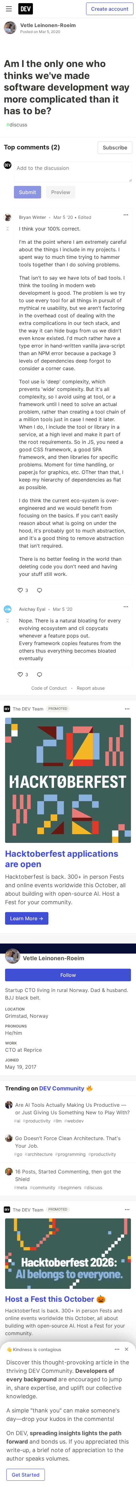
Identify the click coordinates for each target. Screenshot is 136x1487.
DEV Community (61, 1088)
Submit (27, 192)
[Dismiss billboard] (126, 1349)
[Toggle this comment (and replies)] (8, 229)
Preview (60, 192)
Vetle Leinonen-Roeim (48, 25)
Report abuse (91, 688)
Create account (109, 9)
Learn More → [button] (26, 918)
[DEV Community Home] (26, 9)
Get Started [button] (26, 1475)
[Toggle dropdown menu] (126, 215)
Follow (68, 975)
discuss (16, 124)
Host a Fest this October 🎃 (55, 1299)
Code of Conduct (49, 688)
